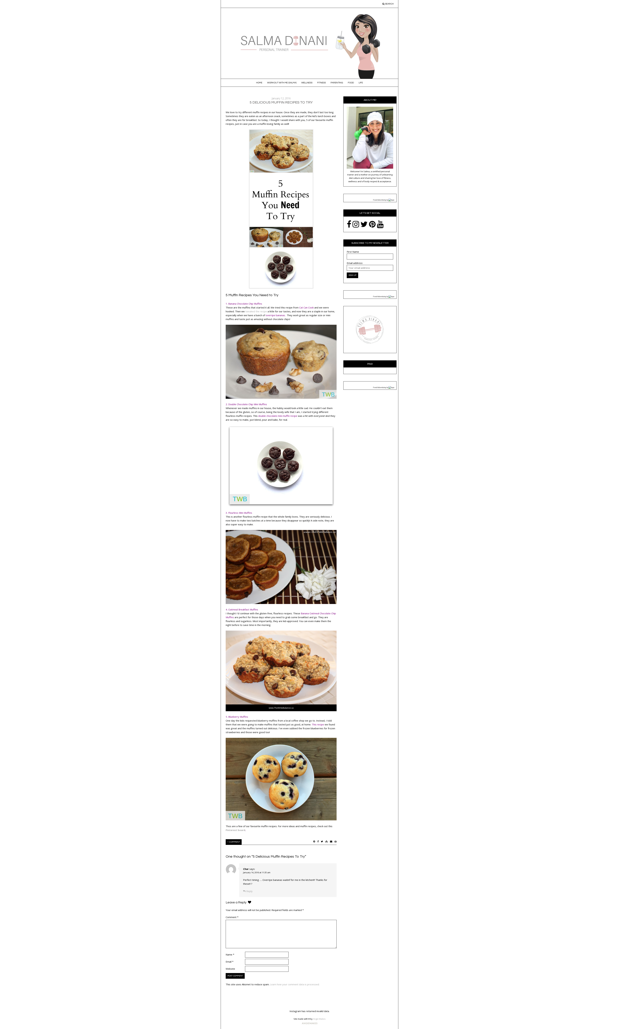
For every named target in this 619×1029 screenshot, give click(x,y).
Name (230, 954)
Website (230, 968)
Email (229, 961)
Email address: (355, 263)
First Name (353, 251)
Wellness (306, 83)
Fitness (321, 83)
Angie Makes (319, 1018)
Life (361, 83)
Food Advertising (379, 200)
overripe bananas (275, 315)
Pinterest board (235, 830)
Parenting (337, 83)
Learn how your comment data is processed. (294, 984)
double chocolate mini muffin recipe (277, 415)
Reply (249, 891)
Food (351, 83)
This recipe (318, 724)
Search (389, 4)
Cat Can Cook (306, 307)
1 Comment (233, 842)
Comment (232, 917)
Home (259, 83)
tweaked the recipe (256, 311)
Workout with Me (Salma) (281, 83)
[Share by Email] (331, 841)
